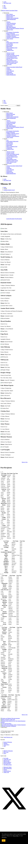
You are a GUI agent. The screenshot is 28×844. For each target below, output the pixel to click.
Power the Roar (7, 763)
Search (18, 105)
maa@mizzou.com (8, 737)
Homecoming (9, 25)
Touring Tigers (9, 29)
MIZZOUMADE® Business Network (15, 28)
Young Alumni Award (11, 63)
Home (4, 187)
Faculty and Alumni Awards (12, 55)
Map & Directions (7, 768)
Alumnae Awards (10, 54)
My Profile (5, 758)
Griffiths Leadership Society (12, 34)
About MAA (6, 744)
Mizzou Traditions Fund (11, 47)
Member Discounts (10, 15)
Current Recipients (10, 218)
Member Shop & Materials (12, 18)
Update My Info (7, 759)
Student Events (9, 73)
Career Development (11, 23)
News (4, 753)
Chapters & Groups (10, 24)
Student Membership (11, 19)
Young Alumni (9, 38)
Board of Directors (10, 33)
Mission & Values (7, 767)
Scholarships (9, 49)
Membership (9, 46)
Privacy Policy (16, 835)
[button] (11, 87)
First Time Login (7, 3)
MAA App (5, 752)
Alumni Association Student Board (14, 67)
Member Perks (9, 16)
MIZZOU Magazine (8, 750)
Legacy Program (10, 71)
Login (4, 1)
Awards (8, 68)
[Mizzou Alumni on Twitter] (14, 811)
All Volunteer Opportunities (12, 32)
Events (5, 8)
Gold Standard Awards (11, 56)
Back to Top (24, 462)
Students (5, 743)
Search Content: (4, 105)
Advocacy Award (10, 52)
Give (4, 6)
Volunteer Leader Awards (12, 61)
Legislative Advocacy (11, 36)
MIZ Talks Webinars (11, 27)
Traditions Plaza (10, 50)
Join (4, 5)
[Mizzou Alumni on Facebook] (11, 784)
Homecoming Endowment (12, 42)
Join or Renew (9, 14)
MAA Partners (9, 45)
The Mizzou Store (7, 764)
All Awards (8, 64)
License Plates (9, 43)
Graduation (8, 69)
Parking (5, 769)
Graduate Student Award (12, 58)
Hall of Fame (9, 59)
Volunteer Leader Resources (12, 37)
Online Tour (6, 772)
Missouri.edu (6, 760)
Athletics (8, 22)
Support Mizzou (7, 771)
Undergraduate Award (11, 60)
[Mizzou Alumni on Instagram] (11, 822)
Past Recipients (18, 218)
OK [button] (3, 840)
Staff (4, 746)
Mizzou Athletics (7, 762)
